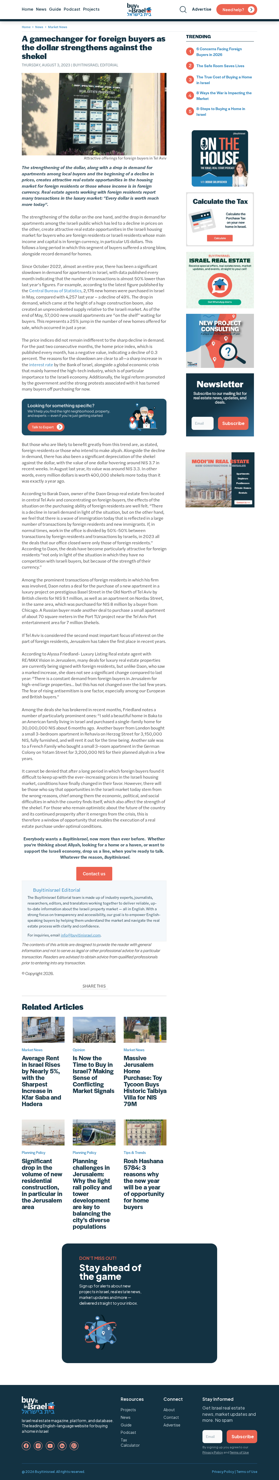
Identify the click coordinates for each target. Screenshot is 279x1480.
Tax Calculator (130, 1442)
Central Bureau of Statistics (55, 290)
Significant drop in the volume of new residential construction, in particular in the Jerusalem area (42, 1183)
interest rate (41, 364)
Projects (91, 9)
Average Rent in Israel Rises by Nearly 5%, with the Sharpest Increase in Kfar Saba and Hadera (41, 1080)
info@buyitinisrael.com (81, 935)
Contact (171, 1417)
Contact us (94, 873)
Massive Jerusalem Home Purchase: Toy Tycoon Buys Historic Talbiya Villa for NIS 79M (145, 1080)
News (41, 9)
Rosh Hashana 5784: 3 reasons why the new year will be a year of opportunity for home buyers (144, 1183)
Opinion (79, 1049)
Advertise (201, 9)
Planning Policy (33, 1152)
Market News (57, 26)
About (169, 1409)
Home (27, 9)
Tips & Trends (135, 1152)
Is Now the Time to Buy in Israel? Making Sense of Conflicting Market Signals (93, 1074)
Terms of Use (239, 1452)
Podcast (72, 9)
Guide (55, 9)
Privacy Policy (212, 1452)
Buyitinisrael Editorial (95, 64)
